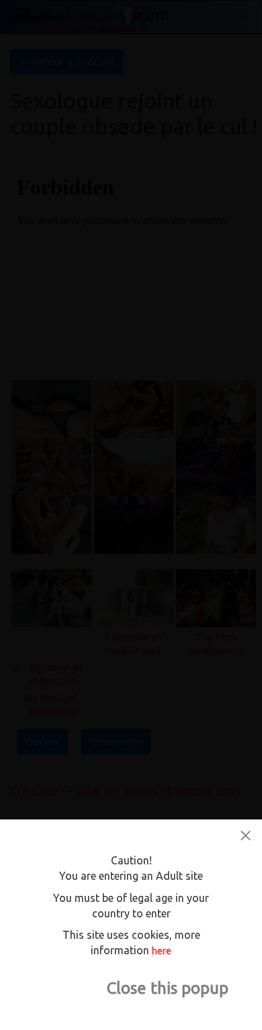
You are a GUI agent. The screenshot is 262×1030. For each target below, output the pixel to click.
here (161, 951)
